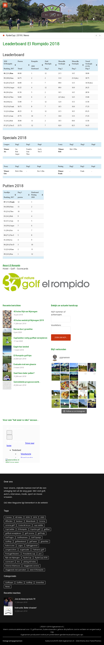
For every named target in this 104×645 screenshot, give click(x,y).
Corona (42, 521)
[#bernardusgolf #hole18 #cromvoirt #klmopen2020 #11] (65, 376)
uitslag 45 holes (29, 561)
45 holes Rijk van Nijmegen (25, 311)
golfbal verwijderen (13, 533)
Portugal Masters (12, 553)
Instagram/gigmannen (12, 641)
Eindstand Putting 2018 (35, 194)
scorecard (9, 561)
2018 (28, 517)
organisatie (24, 549)
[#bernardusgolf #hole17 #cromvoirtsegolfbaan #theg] (74, 376)
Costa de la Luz (24, 525)
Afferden (9, 521)
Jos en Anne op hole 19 (25, 599)
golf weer (33, 541)
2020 (42, 517)
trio (18, 561)
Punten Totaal (20, 65)
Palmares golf (38, 549)
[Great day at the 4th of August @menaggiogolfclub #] (65, 367)
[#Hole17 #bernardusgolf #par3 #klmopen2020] (92, 376)
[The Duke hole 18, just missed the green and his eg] (74, 394)
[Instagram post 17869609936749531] (83, 394)
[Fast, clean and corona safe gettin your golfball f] (92, 394)
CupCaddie (9, 529)
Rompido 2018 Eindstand (35, 65)
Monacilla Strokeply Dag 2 (61, 65)
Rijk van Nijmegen (12, 557)
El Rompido (22, 529)
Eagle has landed (21, 347)
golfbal (47, 529)
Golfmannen (22, 537)
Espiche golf (35, 529)
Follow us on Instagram (75, 411)
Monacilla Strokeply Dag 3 (75, 65)
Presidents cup (29, 553)
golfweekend (20, 541)
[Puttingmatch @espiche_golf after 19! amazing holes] (74, 403)
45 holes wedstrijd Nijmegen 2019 (29, 320)
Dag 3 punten (20, 194)
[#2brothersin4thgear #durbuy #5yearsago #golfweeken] (92, 367)
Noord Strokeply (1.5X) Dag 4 (88, 65)
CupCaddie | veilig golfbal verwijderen (30, 338)
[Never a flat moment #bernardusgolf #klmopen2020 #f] (56, 376)
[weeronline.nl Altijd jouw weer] (13, 460)
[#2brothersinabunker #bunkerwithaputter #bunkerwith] (83, 367)
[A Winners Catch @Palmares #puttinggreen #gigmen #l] (83, 403)
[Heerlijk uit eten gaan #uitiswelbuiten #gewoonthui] (65, 394)
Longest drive (10, 549)
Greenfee (40, 582)
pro (40, 553)
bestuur (19, 521)
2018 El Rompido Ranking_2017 (9, 65)
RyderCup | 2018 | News (17, 35)
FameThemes (95, 641)
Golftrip (8, 541)
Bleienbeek (30, 521)
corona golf (10, 525)
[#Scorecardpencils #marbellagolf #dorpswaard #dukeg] (56, 385)
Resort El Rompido (11, 265)
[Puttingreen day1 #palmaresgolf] (92, 403)
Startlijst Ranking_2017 (9, 194)
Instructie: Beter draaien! (26, 608)
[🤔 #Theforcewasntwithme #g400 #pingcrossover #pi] (92, 385)
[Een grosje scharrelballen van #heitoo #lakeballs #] (74, 385)
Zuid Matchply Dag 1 (48, 65)
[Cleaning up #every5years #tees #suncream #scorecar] (65, 385)
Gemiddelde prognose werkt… (27, 382)
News (7, 586)
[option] (53, 35)
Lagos (20, 545)
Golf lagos (9, 537)
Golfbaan (9, 582)
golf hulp (41, 533)
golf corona (29, 533)
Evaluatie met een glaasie (25, 364)
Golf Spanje (36, 537)
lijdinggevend (31, 545)
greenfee (44, 541)
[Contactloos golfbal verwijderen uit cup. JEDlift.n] (56, 403)
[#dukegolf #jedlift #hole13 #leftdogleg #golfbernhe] (74, 367)
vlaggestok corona (31, 565)
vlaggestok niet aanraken (15, 570)
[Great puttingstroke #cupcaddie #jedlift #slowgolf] (56, 394)
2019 (35, 517)
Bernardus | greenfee (23, 329)
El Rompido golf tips (23, 355)
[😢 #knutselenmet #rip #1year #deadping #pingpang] (83, 385)
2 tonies (8, 517)
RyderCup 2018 (41, 557)
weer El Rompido (36, 570)
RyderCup (27, 557)
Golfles (20, 582)
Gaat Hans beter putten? (24, 373)
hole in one (9, 545)
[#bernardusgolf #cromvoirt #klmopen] (83, 376)
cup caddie (38, 525)
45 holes (18, 517)
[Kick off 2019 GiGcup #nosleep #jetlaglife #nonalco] (65, 403)
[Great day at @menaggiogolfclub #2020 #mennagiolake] (56, 367)
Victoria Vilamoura (12, 565)
